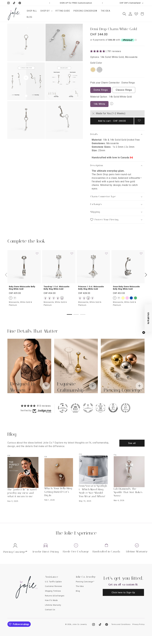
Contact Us (50, 610)
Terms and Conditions (120, 624)
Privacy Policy (138, 624)
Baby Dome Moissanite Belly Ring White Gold (22, 287)
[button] (46, 11)
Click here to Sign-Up (123, 592)
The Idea (80, 586)
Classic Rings (124, 89)
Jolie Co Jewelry (79, 624)
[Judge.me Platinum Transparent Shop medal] (63, 408)
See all (132, 443)
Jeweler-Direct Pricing (46, 551)
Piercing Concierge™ (85, 582)
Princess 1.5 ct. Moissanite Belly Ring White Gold (91, 287)
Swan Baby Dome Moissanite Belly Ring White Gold (126, 287)
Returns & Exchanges (54, 596)
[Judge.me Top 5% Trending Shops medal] (125, 408)
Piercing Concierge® (15, 551)
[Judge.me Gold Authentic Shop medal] (88, 408)
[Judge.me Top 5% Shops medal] (113, 408)
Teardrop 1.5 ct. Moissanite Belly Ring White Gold (56, 287)
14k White (99, 104)
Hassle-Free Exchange (76, 551)
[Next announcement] (102, 3)
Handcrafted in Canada (106, 551)
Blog (78, 591)
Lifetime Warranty (136, 551)
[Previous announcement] (49, 3)
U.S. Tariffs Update (53, 582)
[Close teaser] (143, 332)
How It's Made (51, 600)
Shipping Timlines (53, 591)
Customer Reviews (53, 586)
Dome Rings (101, 89)
